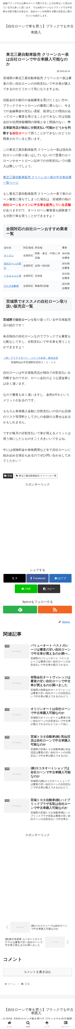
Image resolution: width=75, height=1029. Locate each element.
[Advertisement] (37, 524)
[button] (49, 588)
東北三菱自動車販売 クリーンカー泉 (37, 475)
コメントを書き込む (37, 971)
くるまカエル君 (12, 275)
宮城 (9, 475)
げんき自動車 (11, 285)
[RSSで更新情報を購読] (55, 609)
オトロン (9, 255)
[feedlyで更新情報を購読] (20, 609)
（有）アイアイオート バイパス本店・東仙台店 (30, 357)
